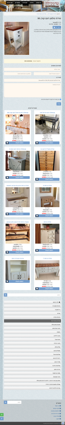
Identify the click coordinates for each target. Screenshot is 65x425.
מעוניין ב (58, 77)
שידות (58, 313)
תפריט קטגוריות (52, 14)
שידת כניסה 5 (47, 185)
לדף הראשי (56, 302)
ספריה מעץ (57, 362)
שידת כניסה (47, 222)
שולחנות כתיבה (56, 365)
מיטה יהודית (57, 343)
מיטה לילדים (57, 335)
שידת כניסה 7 (47, 258)
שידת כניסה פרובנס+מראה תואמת (18, 185)
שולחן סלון (57, 347)
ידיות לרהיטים (56, 358)
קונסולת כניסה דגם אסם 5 (17, 149)
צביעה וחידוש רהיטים (54, 388)
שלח (59, 104)
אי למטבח (57, 309)
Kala (59, 423)
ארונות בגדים (57, 317)
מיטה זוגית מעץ (56, 328)
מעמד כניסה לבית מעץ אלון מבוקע (18, 222)
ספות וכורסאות (56, 373)
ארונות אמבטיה (56, 306)
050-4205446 (28, 61)
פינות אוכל (57, 339)
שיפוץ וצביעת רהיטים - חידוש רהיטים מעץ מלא (48, 380)
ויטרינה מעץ (57, 369)
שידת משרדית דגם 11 (47, 149)
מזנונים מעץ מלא (56, 324)
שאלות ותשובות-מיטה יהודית (53, 384)
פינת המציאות (56, 377)
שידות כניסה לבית (41, 14)
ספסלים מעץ (57, 350)
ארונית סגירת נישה (18, 258)
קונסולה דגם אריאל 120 (47, 112)
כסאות (58, 332)
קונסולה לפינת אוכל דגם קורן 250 (17, 112)
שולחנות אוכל (56, 354)
